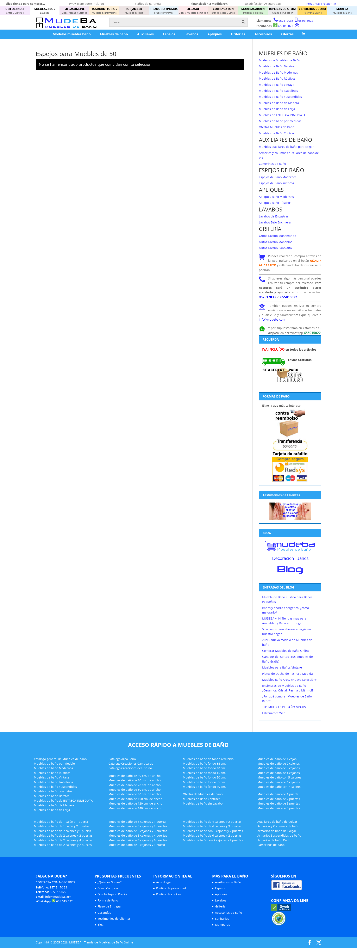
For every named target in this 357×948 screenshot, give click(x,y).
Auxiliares (145, 34)
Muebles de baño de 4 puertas (278, 808)
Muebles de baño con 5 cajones (279, 777)
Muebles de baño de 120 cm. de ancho (135, 803)
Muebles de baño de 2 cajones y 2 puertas (63, 835)
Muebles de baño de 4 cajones (278, 773)
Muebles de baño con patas (53, 791)
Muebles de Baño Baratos (276, 66)
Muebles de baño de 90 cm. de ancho (134, 794)
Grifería (220, 906)
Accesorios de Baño (228, 913)
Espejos (169, 34)
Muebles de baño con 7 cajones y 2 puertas (213, 840)
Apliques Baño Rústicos (275, 203)
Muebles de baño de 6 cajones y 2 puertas (212, 835)
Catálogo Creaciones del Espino (130, 768)
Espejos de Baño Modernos (277, 177)
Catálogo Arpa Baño (122, 759)
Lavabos (191, 34)
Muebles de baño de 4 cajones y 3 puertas (212, 826)
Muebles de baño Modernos (53, 768)
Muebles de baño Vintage (51, 777)
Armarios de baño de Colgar (276, 831)
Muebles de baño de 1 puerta (278, 794)
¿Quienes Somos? (109, 882)
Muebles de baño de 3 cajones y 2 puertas (137, 826)
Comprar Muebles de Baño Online (285, 651)
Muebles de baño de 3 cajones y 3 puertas (137, 831)
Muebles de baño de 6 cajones (278, 782)
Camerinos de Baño (272, 164)
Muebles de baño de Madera (54, 805)
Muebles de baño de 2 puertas (278, 799)
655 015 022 (58, 892)
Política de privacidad (171, 888)
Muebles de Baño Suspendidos (280, 97)
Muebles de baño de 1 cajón (277, 759)
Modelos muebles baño (72, 34)
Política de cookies (168, 894)
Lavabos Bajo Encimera (275, 222)
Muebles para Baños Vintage (282, 667)
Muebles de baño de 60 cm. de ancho (134, 780)
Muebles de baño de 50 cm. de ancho (134, 776)
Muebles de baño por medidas (280, 121)
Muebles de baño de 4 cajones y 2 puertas (212, 822)
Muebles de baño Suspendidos (55, 787)
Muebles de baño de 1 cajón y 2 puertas (61, 826)
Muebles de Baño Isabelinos (278, 91)
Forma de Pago (108, 900)
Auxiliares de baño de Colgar (277, 822)
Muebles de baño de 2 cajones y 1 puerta (62, 831)
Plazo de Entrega (109, 906)
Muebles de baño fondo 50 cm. (204, 777)
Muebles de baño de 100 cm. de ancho (135, 799)
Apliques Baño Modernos (276, 197)
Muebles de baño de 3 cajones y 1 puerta (137, 822)
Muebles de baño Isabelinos (53, 782)
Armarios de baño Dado (273, 840)
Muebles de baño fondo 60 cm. (204, 787)
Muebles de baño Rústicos (52, 773)
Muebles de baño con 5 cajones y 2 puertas (213, 831)
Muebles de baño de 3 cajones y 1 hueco (136, 845)
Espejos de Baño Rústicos (276, 183)
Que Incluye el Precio (112, 894)
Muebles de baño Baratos (51, 796)
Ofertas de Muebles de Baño (203, 794)
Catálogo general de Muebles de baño (60, 759)
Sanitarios (222, 919)
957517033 (285, 21)
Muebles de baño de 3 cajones (278, 768)
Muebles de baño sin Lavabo (203, 803)
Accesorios (263, 34)
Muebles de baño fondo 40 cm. (204, 768)
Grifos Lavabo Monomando (277, 236)
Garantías (104, 913)
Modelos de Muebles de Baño (279, 60)
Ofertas (287, 34)
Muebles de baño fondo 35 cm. (204, 763)
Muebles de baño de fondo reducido (208, 759)
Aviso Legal (163, 882)
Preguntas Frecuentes (321, 4)
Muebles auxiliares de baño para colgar (286, 147)
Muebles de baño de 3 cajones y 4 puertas (137, 835)
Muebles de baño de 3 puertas (278, 803)
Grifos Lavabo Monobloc (275, 242)
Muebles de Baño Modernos (278, 72)
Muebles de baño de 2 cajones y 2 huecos (63, 845)
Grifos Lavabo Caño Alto (275, 248)
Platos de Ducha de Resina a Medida (287, 674)
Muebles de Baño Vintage (276, 85)
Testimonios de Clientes (114, 919)
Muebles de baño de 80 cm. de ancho (134, 790)
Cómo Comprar (108, 888)
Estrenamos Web (274, 713)
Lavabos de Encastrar (273, 216)
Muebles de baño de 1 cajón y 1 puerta (61, 822)
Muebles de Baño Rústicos (277, 78)
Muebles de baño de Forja (52, 810)
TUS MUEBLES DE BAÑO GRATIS (284, 707)
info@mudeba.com (272, 319)
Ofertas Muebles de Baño (276, 127)
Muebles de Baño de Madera (279, 103)
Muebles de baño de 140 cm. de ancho (135, 808)
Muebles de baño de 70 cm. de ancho (134, 785)
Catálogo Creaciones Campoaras (130, 763)
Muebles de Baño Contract (277, 133)
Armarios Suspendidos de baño (279, 835)
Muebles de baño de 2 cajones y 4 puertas (63, 840)
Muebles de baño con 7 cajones (279, 787)
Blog (101, 925)
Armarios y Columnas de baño (278, 826)
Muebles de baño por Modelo (54, 763)
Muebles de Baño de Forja (277, 109)
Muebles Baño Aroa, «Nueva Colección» (289, 680)
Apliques (214, 34)
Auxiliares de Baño (228, 882)
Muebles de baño (114, 34)
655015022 (305, 21)
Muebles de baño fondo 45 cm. (204, 773)
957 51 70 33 (58, 887)
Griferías (238, 34)
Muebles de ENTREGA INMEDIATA (282, 115)
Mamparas (222, 925)
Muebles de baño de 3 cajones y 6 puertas (137, 840)
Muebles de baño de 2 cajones (278, 763)
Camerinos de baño (270, 845)
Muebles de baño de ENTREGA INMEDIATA (63, 800)
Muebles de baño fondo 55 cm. (204, 782)
